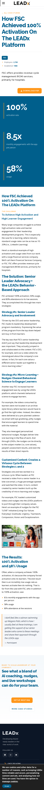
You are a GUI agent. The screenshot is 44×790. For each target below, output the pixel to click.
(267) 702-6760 (14, 763)
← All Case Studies (11, 13)
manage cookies (10, 781)
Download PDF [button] (31, 91)
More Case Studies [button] (22, 709)
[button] (5, 755)
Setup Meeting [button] (22, 700)
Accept (7, 786)
